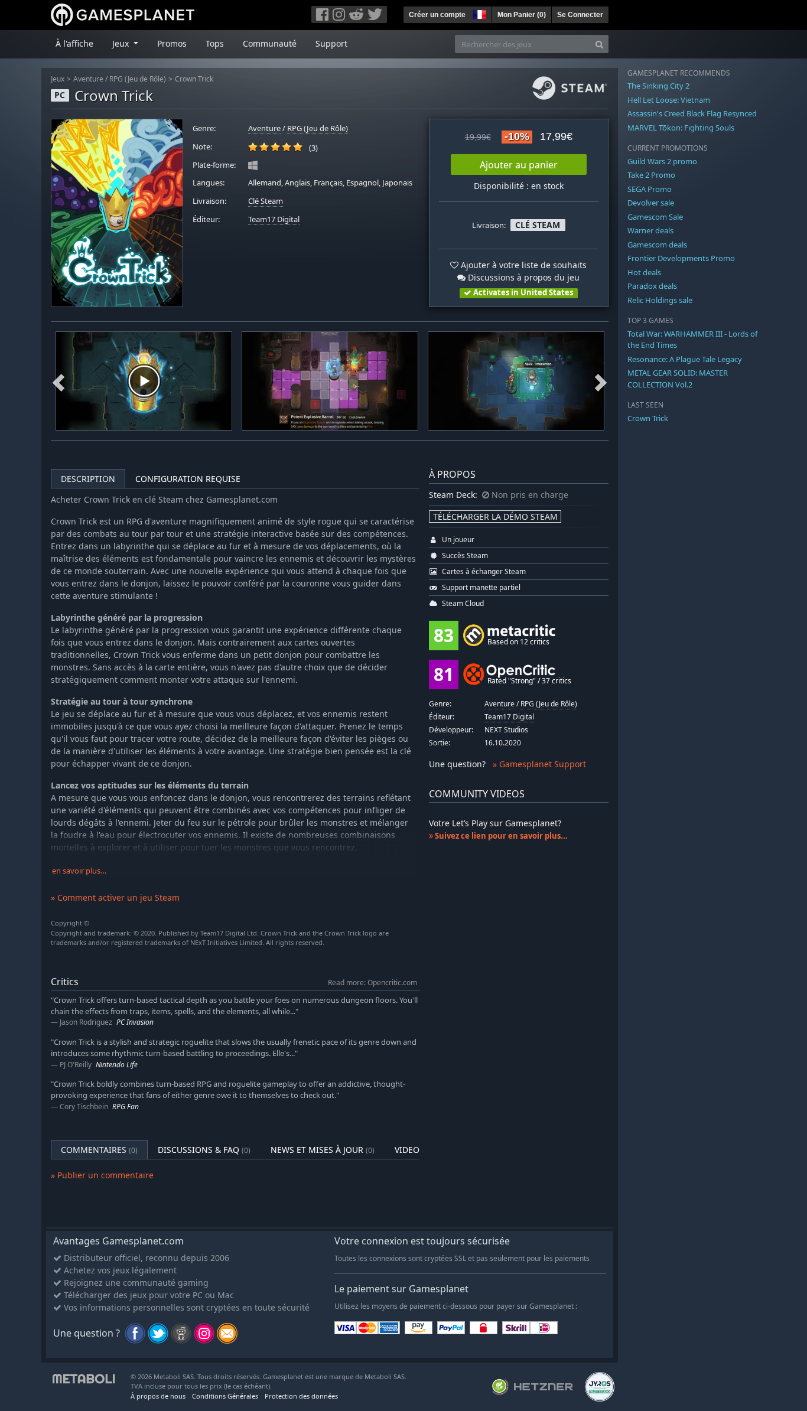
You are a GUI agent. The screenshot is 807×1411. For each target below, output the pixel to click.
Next (601, 380)
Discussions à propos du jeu (523, 277)
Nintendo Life (117, 1064)
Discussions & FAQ (204, 1149)
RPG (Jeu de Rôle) (137, 78)
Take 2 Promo (651, 175)
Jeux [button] (121, 43)
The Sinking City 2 (658, 85)
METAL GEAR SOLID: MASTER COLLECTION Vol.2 (677, 378)
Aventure (88, 78)
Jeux (57, 78)
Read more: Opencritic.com (372, 982)
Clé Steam (265, 201)
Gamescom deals (657, 244)
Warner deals (650, 230)
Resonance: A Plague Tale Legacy (684, 359)
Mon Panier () (521, 15)
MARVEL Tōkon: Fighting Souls (680, 127)
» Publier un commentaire (102, 1175)
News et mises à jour (323, 1149)
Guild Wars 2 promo (662, 161)
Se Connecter (580, 15)
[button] (478, 13)
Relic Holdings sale (659, 300)
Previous (58, 380)
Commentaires (99, 1149)
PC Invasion (135, 1022)
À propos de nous (158, 1396)
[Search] (599, 44)
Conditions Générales (225, 1396)
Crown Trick (194, 78)
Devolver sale (650, 202)
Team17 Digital (274, 219)
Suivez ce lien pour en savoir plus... (500, 835)
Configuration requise (187, 478)
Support (331, 43)
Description (88, 478)
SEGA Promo (649, 189)
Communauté (270, 43)
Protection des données (301, 1396)
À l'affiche (74, 43)
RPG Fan (125, 1106)
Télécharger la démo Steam (495, 516)
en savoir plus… (79, 871)
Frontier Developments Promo (681, 258)
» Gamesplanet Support (539, 764)
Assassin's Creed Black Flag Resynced (692, 113)
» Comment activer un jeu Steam (115, 897)
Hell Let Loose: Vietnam (668, 99)
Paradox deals (652, 286)
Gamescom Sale (655, 216)
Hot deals (644, 272)
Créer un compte (437, 15)
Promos (172, 43)
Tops (215, 43)
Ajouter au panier (519, 164)
